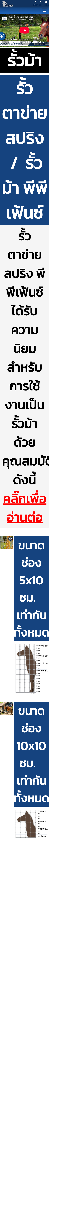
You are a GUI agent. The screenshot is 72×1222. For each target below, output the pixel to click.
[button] (6, 542)
